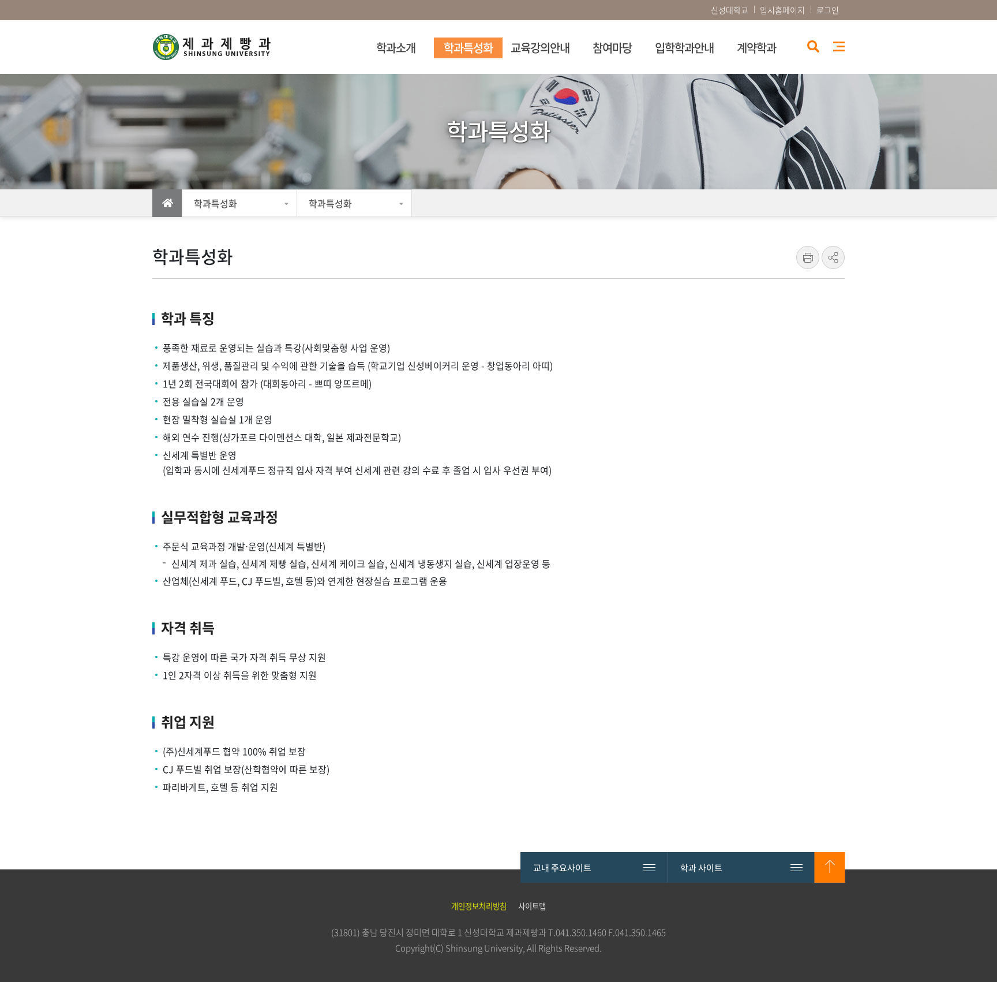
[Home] (167, 203)
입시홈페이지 (782, 10)
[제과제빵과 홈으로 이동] (253, 47)
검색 (812, 47)
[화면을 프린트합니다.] (807, 257)
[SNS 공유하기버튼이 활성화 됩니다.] (833, 257)
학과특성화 (215, 203)
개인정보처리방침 (479, 906)
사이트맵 (839, 46)
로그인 (827, 10)
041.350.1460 (581, 932)
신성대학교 (729, 10)
